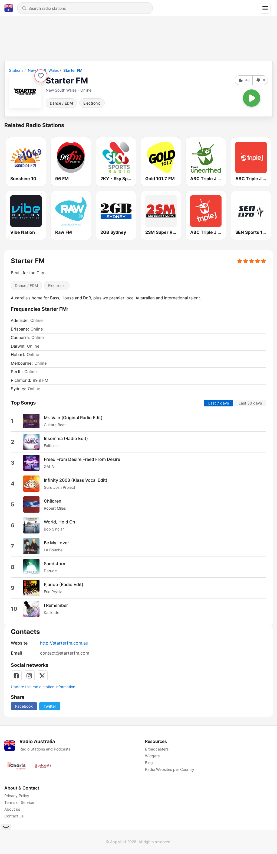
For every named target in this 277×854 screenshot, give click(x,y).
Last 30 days (250, 402)
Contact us (14, 816)
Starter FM (73, 70)
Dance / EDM (61, 103)
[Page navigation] (265, 8)
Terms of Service (19, 802)
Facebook (24, 706)
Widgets (152, 755)
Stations (16, 70)
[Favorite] (40, 75)
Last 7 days (218, 402)
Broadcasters (157, 749)
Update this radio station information (43, 686)
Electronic (92, 103)
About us (12, 809)
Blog (149, 762)
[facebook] (16, 675)
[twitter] (42, 675)
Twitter (50, 706)
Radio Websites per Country (169, 769)
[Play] (251, 98)
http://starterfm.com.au (64, 643)
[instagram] (29, 675)
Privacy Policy (16, 795)
